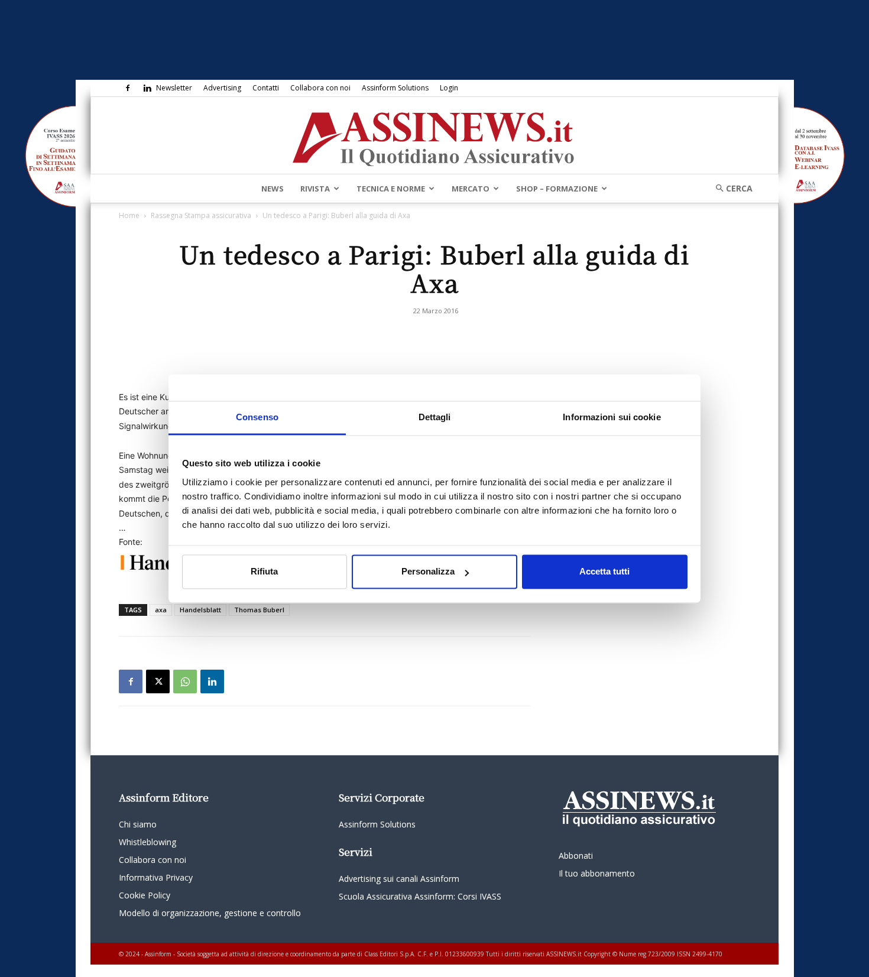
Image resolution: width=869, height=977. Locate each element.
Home (129, 215)
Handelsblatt (200, 609)
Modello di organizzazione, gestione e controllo (210, 912)
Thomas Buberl (259, 609)
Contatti (265, 88)
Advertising (222, 88)
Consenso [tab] (257, 417)
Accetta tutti (604, 572)
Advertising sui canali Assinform (399, 878)
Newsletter (174, 88)
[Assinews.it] (434, 136)
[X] (158, 681)
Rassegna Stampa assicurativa (201, 215)
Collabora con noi (320, 88)
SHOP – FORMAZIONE (557, 188)
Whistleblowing (147, 842)
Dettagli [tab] (435, 417)
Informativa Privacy (156, 877)
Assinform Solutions (395, 88)
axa (161, 609)
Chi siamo (138, 824)
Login (449, 88)
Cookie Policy (144, 895)
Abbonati (576, 855)
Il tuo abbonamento (597, 873)
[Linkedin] (147, 88)
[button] (730, 188)
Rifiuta (264, 572)
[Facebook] (128, 88)
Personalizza (428, 572)
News (272, 188)
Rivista (315, 188)
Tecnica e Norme (390, 188)
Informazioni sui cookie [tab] (611, 417)
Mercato (470, 188)
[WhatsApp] (185, 681)
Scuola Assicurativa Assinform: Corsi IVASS (420, 896)
